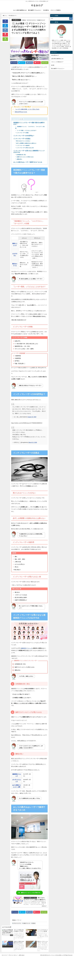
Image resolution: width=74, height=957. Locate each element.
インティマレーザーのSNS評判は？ (23, 135)
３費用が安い (19, 159)
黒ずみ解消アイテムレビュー (34, 10)
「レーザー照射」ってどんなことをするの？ (26, 130)
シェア (5, 22)
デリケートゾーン (32, 20)
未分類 (52, 65)
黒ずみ (24, 20)
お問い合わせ (21, 955)
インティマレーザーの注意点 (21, 138)
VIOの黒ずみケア (16, 19)
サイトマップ (4, 955)
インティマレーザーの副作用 (22, 145)
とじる (21, 118)
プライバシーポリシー (13, 955)
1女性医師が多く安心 (21, 154)
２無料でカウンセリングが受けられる (24, 156)
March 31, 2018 (33, 442)
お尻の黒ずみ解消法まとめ (57, 58)
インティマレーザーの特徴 (22, 132)
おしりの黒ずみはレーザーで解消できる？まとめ (27, 162)
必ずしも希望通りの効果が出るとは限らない (26, 143)
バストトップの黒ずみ (56, 10)
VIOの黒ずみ (46, 10)
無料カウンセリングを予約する (30, 892)
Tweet (5, 26)
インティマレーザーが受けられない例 (24, 147)
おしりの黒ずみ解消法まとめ (20, 10)
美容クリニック (41, 20)
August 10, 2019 (32, 416)
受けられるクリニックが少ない (23, 140)
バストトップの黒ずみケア (57, 61)
